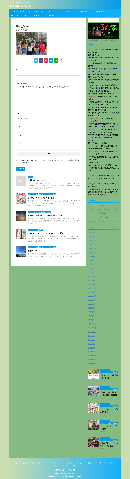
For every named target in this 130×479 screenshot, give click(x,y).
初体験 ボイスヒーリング (37, 180)
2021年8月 (91, 340)
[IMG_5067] (51, 60)
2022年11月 (92, 300)
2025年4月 (92, 236)
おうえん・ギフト (52, 11)
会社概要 (51, 15)
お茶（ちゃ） (84, 11)
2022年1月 (91, 320)
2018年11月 (92, 360)
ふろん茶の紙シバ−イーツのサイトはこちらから (103, 40)
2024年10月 (92, 248)
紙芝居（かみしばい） (19, 11)
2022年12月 (92, 296)
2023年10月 (92, 272)
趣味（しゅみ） (100, 11)
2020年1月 (91, 344)
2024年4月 (92, 256)
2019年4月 (91, 348)
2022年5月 (91, 312)
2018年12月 (92, 356)
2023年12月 (92, 264)
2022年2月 (91, 316)
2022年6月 (91, 308)
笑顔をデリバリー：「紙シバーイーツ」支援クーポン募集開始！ (19, 15)
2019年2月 (91, 352)
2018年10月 (92, 364)
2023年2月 (91, 292)
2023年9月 (92, 276)
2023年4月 (92, 288)
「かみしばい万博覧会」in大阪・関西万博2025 (103, 209)
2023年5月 (92, 284)
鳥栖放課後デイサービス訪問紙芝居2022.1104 (45, 215)
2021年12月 (92, 324)
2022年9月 (91, 304)
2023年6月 (92, 280)
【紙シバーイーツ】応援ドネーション (100, 205)
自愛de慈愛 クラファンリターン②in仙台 (102, 221)
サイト (19, 144)
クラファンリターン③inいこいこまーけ (43, 198)
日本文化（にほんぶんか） (35, 11)
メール (20, 135)
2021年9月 (91, 336)
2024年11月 (92, 244)
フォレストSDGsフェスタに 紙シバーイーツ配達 (46, 233)
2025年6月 (92, 232)
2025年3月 (92, 240)
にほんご (68, 11)
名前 (19, 127)
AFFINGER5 (77, 476)
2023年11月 (92, 268)
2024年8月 (92, 252)
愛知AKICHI (32, 251)
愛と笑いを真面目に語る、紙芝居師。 (65, 473)
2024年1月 (91, 260)
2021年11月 (92, 328)
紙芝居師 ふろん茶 (20, 5)
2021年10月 (92, 332)
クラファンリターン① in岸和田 (99, 217)
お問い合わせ (36, 15)
